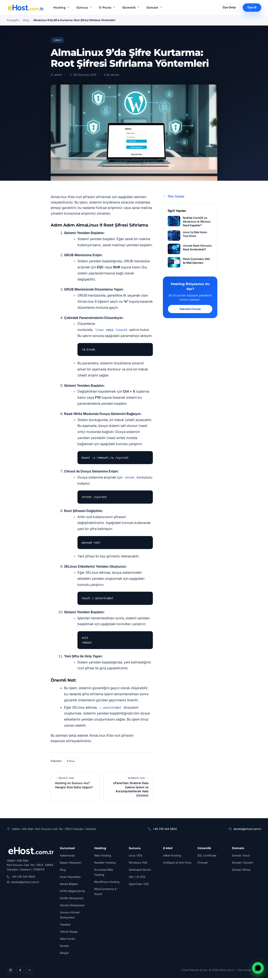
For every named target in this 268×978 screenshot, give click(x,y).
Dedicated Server (140, 869)
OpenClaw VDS (139, 884)
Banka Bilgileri (69, 884)
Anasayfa (13, 20)
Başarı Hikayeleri (70, 862)
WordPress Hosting (106, 881)
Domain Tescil (241, 855)
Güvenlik (129, 7)
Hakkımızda (67, 855)
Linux (57, 40)
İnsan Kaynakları (70, 876)
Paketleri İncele (190, 309)
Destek (64, 945)
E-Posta (105, 7)
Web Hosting (102, 855)
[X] (30, 970)
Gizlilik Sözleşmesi (72, 898)
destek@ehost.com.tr (247, 829)
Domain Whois (241, 869)
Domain (152, 7)
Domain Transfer (242, 862)
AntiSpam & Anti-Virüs (177, 862)
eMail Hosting (172, 855)
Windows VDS (138, 862)
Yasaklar (65, 924)
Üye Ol (251, 7)
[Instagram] (10, 970)
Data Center (67, 938)
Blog (26, 20)
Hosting (59, 7)
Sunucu (82, 7)
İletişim (64, 953)
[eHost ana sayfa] (26, 7)
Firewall (202, 862)
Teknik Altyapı (69, 931)
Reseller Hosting (105, 862)
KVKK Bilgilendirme (72, 891)
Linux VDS (135, 855)
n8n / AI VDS (137, 876)
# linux (71, 761)
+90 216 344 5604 (165, 829)
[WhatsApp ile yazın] (258, 968)
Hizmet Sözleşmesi (72, 905)
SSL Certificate (206, 855)
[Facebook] (20, 970)
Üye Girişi (229, 7)
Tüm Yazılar (176, 196)
